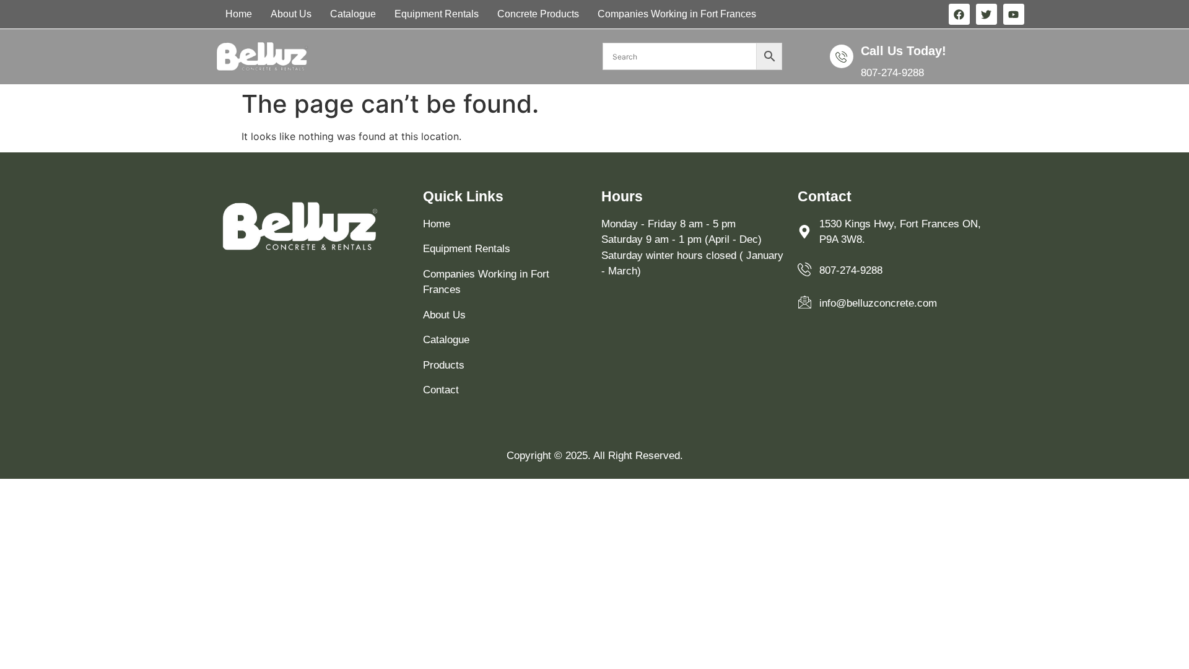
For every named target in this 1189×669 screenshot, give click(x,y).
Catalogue (353, 14)
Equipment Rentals (436, 14)
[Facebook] (959, 14)
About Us (291, 14)
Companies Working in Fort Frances (677, 14)
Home (238, 14)
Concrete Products (538, 14)
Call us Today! (903, 51)
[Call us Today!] (841, 56)
